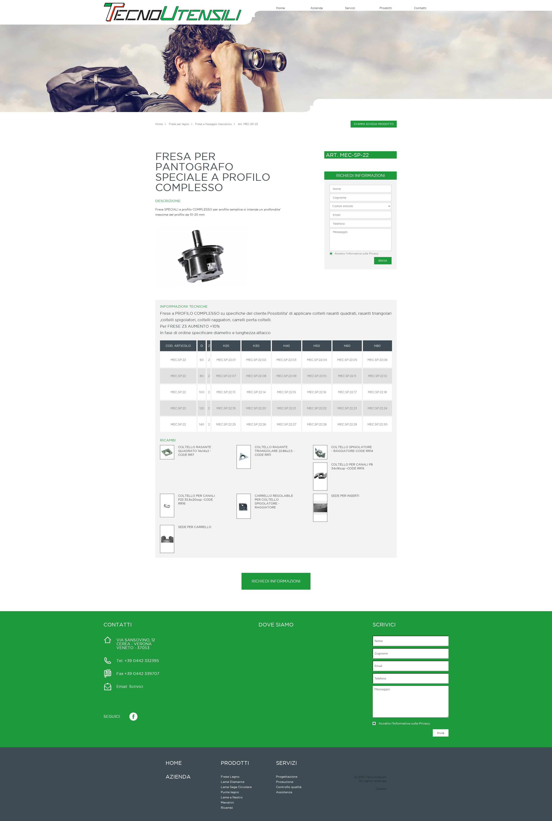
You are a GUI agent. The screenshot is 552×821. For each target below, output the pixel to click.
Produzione (284, 781)
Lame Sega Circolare (236, 786)
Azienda (316, 8)
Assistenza (284, 792)
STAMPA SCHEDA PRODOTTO (374, 124)
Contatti (420, 8)
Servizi (350, 8)
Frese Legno (230, 776)
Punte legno (230, 792)
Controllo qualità (288, 786)
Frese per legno (179, 124)
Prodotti (386, 8)
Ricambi (227, 807)
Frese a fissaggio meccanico (213, 124)
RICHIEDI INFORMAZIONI (276, 581)
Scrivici (136, 686)
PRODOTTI (235, 762)
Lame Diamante (232, 781)
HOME (174, 762)
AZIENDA (178, 776)
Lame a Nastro (232, 797)
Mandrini (227, 802)
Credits (381, 788)
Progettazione (286, 776)
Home (280, 8)
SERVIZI (286, 762)
